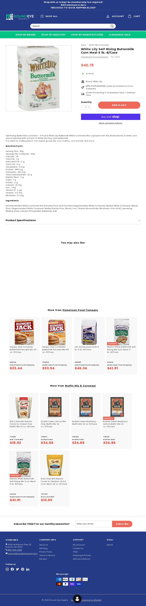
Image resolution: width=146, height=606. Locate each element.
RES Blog (43, 548)
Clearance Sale (119, 34)
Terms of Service (47, 555)
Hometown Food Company (94, 57)
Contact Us (78, 548)
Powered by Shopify (91, 600)
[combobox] (73, 26)
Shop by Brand (26, 34)
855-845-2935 (15, 550)
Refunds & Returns (81, 559)
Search (110, 545)
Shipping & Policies (82, 555)
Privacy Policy (45, 552)
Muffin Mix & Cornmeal (99, 45)
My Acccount (79, 545)
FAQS (75, 552)
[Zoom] (38, 78)
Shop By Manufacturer (87, 34)
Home (83, 45)
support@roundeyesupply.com (23, 553)
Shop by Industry (53, 34)
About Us (43, 545)
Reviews (43, 559)
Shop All (49, 17)
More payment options (110, 123)
